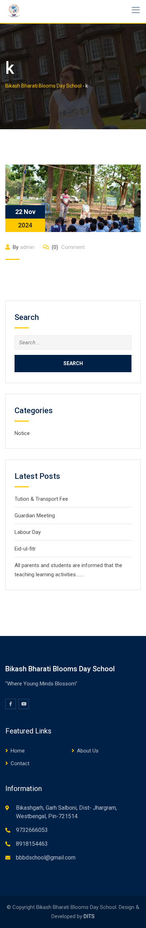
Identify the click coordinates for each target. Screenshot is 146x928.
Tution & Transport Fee (41, 499)
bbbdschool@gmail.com (45, 857)
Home (18, 751)
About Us (88, 751)
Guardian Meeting (35, 515)
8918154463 (32, 843)
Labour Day (28, 532)
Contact (20, 763)
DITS (89, 916)
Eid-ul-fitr (25, 549)
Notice (22, 433)
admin (27, 247)
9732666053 (32, 830)
